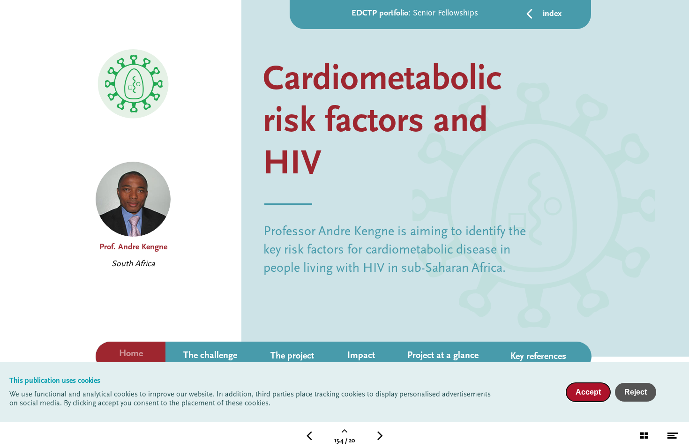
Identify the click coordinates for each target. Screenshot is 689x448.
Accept (588, 392)
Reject (635, 392)
